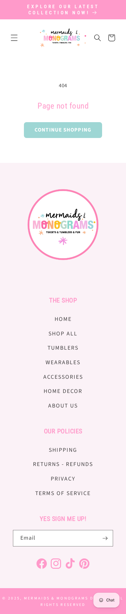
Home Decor (63, 391)
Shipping (63, 450)
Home (63, 319)
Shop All (63, 334)
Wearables (63, 362)
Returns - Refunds (63, 464)
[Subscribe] (105, 538)
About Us (63, 406)
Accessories (63, 377)
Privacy (63, 479)
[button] (14, 38)
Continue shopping (63, 130)
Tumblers (63, 348)
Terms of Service (63, 493)
